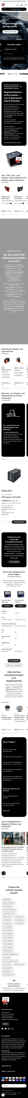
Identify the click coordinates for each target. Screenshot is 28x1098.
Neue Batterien (8, 36)
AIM (2, 494)
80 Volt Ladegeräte (8, 947)
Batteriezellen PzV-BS (8, 975)
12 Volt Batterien (7, 920)
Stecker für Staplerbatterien (10, 961)
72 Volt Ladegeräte (8, 944)
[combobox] (14, 9)
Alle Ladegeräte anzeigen (14, 576)
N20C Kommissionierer (6, 369)
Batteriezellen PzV (7, 971)
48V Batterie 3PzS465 (11, 497)
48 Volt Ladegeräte (8, 940)
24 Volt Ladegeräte (8, 933)
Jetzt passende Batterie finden (12, 142)
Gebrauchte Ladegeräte (14, 665)
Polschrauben (6, 957)
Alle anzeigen (5, 182)
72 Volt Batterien (19, 923)
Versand (3, 503)
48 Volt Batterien (7, 923)
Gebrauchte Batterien (10, 31)
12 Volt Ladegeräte (8, 930)
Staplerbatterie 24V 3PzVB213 (18, 197)
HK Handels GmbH (9, 1090)
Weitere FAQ (6, 810)
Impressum (14, 1093)
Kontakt (5, 1024)
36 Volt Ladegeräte (8, 937)
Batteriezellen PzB (19, 964)
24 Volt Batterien (19, 920)
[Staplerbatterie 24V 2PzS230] (7, 189)
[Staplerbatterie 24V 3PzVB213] (19, 189)
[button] (22, 4)
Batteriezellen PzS (7, 968)
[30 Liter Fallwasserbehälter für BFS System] (7, 709)
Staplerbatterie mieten (9, 913)
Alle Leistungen (5, 400)
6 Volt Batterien (19, 916)
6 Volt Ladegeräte (7, 927)
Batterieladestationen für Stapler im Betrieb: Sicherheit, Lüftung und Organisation (12, 849)
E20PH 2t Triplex (18, 368)
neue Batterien (10, 115)
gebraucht (9, 117)
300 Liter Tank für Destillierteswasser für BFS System (19, 717)
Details (7, 606)
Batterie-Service (7, 916)
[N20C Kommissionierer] (7, 360)
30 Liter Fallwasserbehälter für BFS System (6, 717)
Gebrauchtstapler (9, 133)
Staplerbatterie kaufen (10, 111)
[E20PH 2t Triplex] (19, 360)
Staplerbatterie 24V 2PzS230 (6, 197)
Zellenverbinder (7, 964)
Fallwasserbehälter (8, 951)
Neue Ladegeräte (14, 660)
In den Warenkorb (19, 522)
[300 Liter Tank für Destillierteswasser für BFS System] (19, 709)
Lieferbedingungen (12, 1094)
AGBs (19, 1093)
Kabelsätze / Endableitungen (10, 954)
